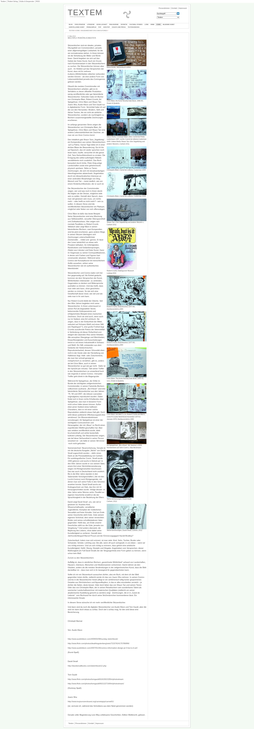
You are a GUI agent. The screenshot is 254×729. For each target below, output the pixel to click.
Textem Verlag (13, 1)
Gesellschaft (101, 24)
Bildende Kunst (168, 24)
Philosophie (114, 24)
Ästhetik (124, 24)
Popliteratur (80, 24)
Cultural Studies (135, 24)
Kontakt (174, 8)
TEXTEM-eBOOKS (133, 27)
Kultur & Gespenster (27, 1)
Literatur (90, 24)
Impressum (183, 8)
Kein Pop (106, 27)
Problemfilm (91, 27)
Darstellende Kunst (76, 27)
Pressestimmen (164, 8)
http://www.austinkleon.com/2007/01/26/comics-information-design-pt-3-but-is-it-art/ (102, 648)
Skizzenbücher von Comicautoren (94, 30)
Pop (99, 27)
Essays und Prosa (119, 27)
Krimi (152, 24)
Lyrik (146, 24)
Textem (3, 1)
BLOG (71, 24)
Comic (158, 24)
